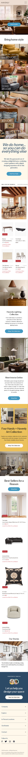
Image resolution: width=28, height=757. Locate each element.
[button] (5, 2)
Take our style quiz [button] (14, 697)
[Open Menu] (25, 2)
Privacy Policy (14, 752)
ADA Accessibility (5, 753)
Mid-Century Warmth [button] (8, 184)
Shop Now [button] (14, 24)
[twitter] (6, 741)
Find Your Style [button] (14, 174)
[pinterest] (14, 741)
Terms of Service (20, 752)
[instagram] (10, 741)
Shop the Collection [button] (14, 331)
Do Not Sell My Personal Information (16, 753)
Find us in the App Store (6, 752)
